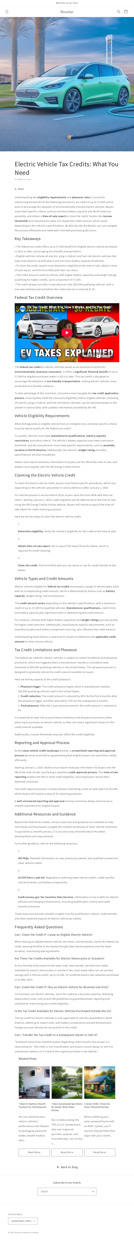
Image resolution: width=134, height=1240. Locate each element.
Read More (34, 1152)
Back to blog (69, 1167)
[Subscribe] (92, 1191)
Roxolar (18, 1232)
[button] (6, 11)
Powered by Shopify (30, 1232)
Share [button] (21, 188)
